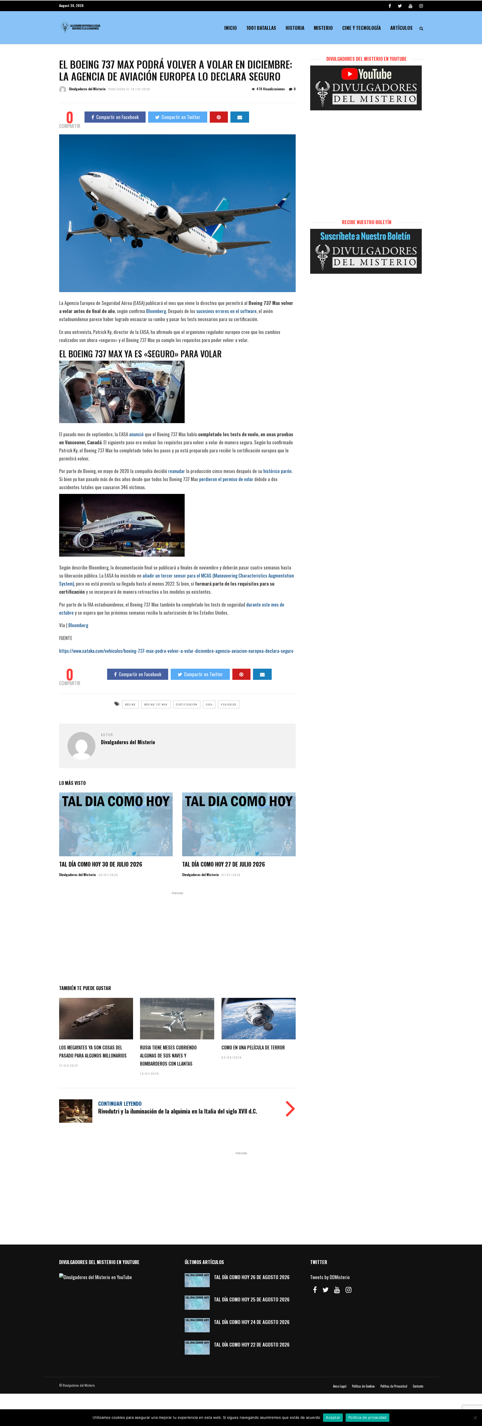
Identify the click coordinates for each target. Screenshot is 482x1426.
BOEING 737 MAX (156, 704)
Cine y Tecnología (361, 27)
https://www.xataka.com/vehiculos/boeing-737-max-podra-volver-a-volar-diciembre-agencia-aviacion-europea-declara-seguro (176, 650)
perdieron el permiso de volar (226, 479)
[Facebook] (315, 1289)
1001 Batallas (261, 27)
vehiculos (229, 704)
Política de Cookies (363, 1386)
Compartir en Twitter (181, 116)
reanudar (176, 470)
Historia (295, 27)
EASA (209, 704)
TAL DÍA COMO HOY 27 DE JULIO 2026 (223, 864)
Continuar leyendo (120, 1103)
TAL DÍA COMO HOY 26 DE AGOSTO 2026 (252, 1277)
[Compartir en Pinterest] (219, 117)
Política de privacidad (367, 1417)
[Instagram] (421, 5)
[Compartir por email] (239, 117)
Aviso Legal (339, 1386)
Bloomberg (156, 310)
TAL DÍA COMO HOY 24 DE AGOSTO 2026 (252, 1321)
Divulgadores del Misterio (87, 88)
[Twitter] (325, 1289)
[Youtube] (411, 5)
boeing (130, 704)
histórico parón (277, 470)
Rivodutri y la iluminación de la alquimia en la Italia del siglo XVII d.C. (177, 1111)
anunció (136, 434)
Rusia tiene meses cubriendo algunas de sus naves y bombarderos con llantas (168, 1055)
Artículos (401, 27)
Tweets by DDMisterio (330, 1277)
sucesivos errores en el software (226, 310)
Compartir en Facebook (117, 116)
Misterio (323, 27)
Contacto (418, 1386)
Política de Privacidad (393, 1386)
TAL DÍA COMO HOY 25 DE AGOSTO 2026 (252, 1299)
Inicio (230, 27)
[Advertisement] (177, 937)
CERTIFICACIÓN (186, 704)
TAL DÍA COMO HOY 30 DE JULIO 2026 (100, 864)
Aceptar (333, 1417)
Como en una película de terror (253, 1047)
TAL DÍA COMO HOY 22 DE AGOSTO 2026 (252, 1344)
